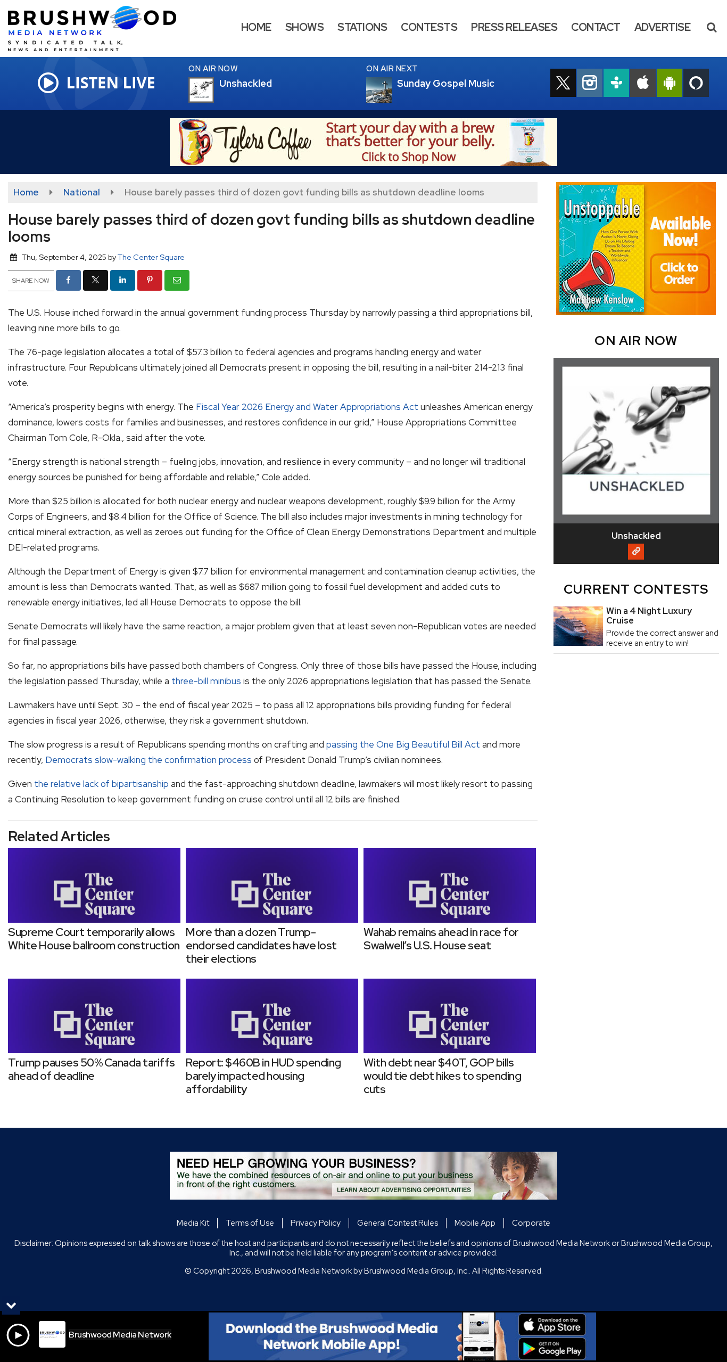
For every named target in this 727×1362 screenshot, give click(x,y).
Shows (304, 27)
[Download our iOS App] (643, 84)
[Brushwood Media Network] (100, 28)
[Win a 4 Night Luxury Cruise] (578, 626)
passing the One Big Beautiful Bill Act (403, 744)
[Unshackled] (214, 90)
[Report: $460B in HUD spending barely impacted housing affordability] (272, 1016)
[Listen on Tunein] (616, 84)
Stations (362, 27)
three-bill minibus (206, 681)
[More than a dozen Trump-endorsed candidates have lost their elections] (272, 885)
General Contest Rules (397, 1223)
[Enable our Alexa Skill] (696, 84)
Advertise (662, 27)
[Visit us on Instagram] (589, 84)
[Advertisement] (363, 142)
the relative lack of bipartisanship (101, 784)
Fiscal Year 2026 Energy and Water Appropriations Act (307, 407)
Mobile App (475, 1223)
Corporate (531, 1223)
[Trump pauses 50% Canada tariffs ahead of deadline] (94, 1016)
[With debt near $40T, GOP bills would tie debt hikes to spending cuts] (449, 1016)
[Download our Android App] (669, 84)
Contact (596, 27)
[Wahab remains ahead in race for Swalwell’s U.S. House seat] (449, 885)
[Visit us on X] (563, 84)
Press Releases (514, 27)
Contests (429, 27)
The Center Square (151, 257)
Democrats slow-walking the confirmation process (148, 760)
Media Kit (193, 1223)
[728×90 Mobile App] (402, 1336)
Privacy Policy (316, 1223)
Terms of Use (250, 1223)
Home (256, 27)
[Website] (636, 552)
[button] (711, 27)
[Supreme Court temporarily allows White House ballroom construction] (94, 885)
